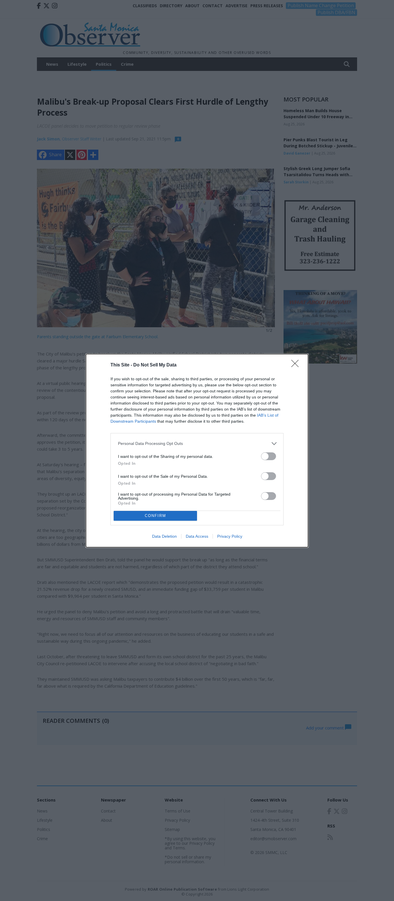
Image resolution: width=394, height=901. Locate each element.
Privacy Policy (229, 536)
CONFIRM (155, 515)
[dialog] (197, 450)
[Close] (296, 365)
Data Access (197, 536)
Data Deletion (164, 536)
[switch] (268, 456)
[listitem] (197, 444)
